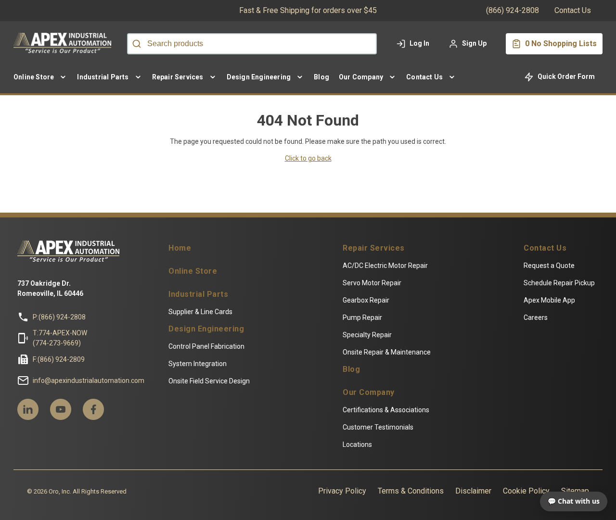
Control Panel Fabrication (206, 346)
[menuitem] (40, 77)
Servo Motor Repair (372, 283)
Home (179, 248)
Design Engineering (206, 329)
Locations (357, 444)
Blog (351, 369)
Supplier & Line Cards (200, 312)
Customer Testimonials (378, 427)
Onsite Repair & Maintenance (387, 352)
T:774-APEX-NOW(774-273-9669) (60, 338)
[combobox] (252, 43)
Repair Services (374, 248)
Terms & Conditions (411, 490)
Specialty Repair (367, 335)
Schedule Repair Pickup (559, 283)
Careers (536, 317)
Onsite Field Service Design (209, 381)
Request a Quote (549, 265)
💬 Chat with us (574, 501)
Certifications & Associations (386, 410)
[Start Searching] (136, 43)
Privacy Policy (342, 490)
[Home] (64, 44)
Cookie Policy (526, 490)
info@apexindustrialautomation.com (88, 380)
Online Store (192, 271)
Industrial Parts (198, 294)
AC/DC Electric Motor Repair (385, 265)
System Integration (197, 364)
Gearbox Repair (366, 300)
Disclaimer (473, 490)
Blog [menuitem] (321, 77)
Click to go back (308, 158)
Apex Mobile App (549, 300)
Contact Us (572, 10)
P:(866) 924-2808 (59, 317)
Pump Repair (362, 317)
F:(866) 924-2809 (59, 359)
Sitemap (575, 490)
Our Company (369, 392)
